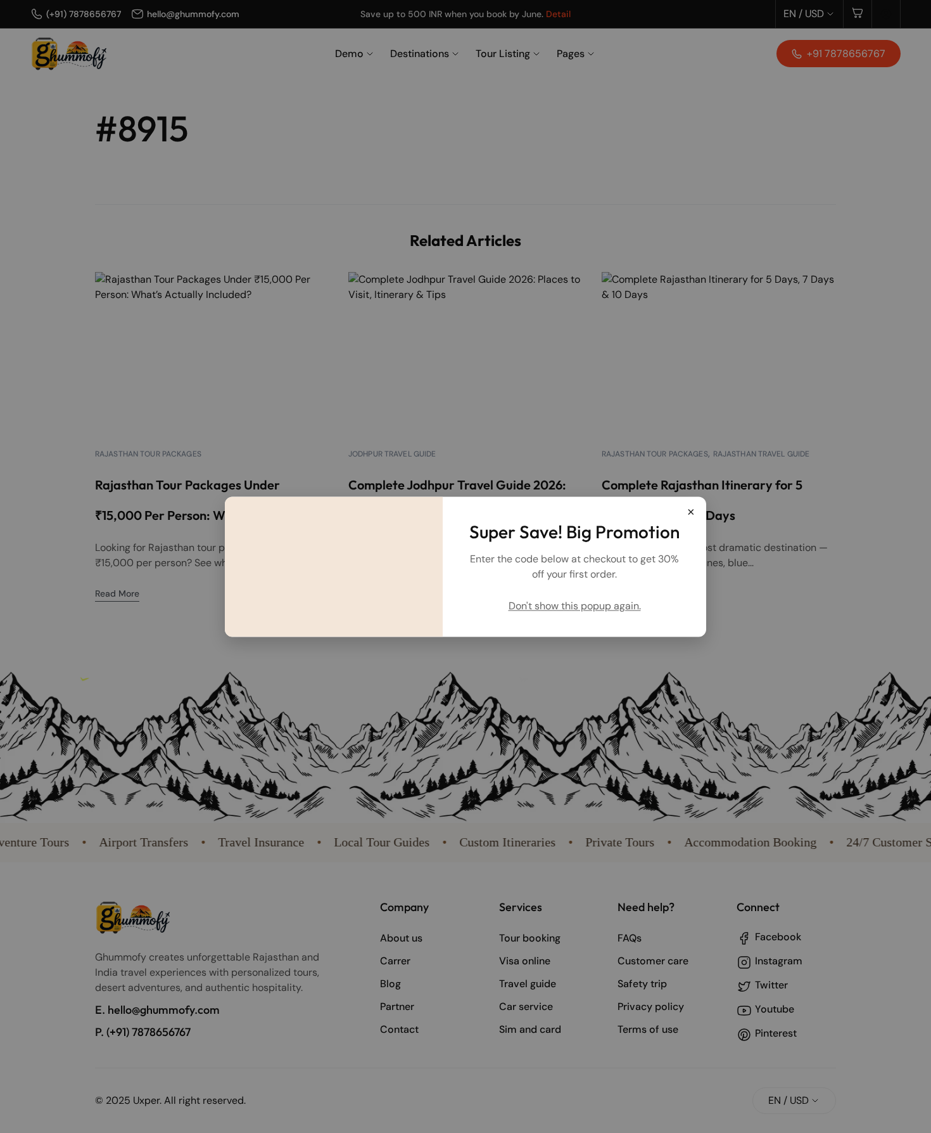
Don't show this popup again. (575, 605)
